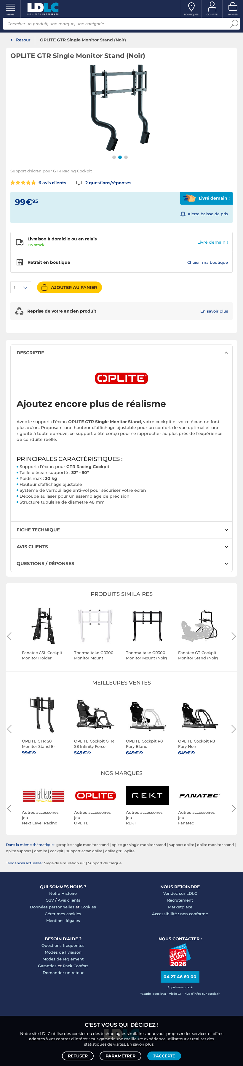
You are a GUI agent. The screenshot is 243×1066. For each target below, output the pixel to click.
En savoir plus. (140, 1044)
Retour (23, 40)
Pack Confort (75, 965)
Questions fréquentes (62, 945)
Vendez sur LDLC (180, 893)
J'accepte (164, 1056)
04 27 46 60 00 (180, 976)
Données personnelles (52, 907)
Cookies (88, 907)
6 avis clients (51, 182)
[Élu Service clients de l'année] (180, 964)
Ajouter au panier (74, 287)
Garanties (47, 965)
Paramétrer (120, 1056)
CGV (50, 900)
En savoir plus (214, 311)
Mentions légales (63, 920)
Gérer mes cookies (63, 913)
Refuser (78, 1056)
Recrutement (180, 900)
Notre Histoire (63, 893)
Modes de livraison (63, 952)
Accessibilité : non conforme (180, 913)
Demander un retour (63, 972)
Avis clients (69, 900)
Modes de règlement (63, 959)
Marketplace (180, 907)
